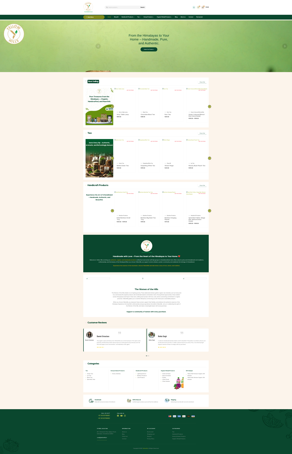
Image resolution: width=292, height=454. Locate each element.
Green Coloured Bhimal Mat (149, 112)
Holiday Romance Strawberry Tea (198, 164)
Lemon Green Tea (171, 165)
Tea (138, 17)
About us (183, 17)
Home (109, 17)
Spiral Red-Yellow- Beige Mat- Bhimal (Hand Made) (149, 219)
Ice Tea (144, 163)
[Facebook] (118, 416)
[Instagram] (125, 416)
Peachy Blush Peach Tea (149, 165)
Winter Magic (121, 165)
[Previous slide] (112, 106)
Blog (176, 17)
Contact (191, 17)
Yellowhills (145, 448)
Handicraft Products (127, 17)
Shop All (116, 17)
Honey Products (148, 17)
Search (142, 7)
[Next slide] (209, 106)
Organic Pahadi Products (164, 17)
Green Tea (169, 163)
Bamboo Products (123, 215)
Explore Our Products (148, 49)
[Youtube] (121, 416)
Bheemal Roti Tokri (171, 112)
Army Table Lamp (195, 112)
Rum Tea (121, 112)
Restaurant (199, 17)
